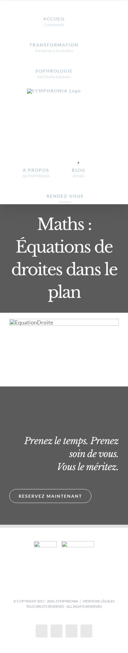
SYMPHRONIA (67, 601)
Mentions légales (99, 601)
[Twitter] (56, 631)
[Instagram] (71, 631)
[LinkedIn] (86, 631)
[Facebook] (42, 631)
